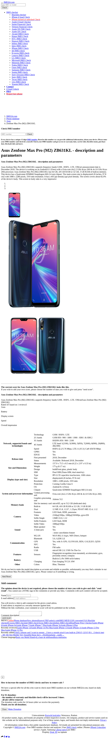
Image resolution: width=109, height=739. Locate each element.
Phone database (12, 119)
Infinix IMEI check (20, 43)
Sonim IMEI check (20, 72)
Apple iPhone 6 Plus (69, 625)
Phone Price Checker (83, 623)
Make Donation (14, 709)
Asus (8, 121)
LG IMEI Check (19, 58)
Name (3, 595)
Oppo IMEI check (19, 67)
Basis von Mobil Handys (26, 637)
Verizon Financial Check (22, 27)
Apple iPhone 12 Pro (14, 630)
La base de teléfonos (45, 637)
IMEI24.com (9, 2)
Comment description (10, 615)
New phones (32, 620)
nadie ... (60, 635)
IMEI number (32, 140)
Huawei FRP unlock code (48, 620)
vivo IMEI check (19, 82)
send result (6, 618)
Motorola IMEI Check (21, 63)
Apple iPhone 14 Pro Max (42, 628)
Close (4, 709)
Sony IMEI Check (19, 77)
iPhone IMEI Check (20, 48)
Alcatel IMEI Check (20, 34)
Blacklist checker (19, 15)
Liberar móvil (61, 730)
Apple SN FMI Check (21, 29)
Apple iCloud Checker (21, 22)
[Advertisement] (54, 103)
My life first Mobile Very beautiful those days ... (23, 635)
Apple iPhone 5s (53, 625)
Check (4, 8)
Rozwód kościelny (53, 715)
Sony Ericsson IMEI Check (23, 75)
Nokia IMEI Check (20, 65)
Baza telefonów (60, 637)
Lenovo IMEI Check (20, 55)
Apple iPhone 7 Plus (38, 625)
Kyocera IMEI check (20, 53)
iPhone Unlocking (98, 727)
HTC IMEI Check (19, 39)
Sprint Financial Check (21, 24)
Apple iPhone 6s (9, 625)
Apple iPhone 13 (60, 628)
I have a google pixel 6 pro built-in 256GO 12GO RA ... (70, 632)
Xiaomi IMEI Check (20, 84)
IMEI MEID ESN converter (71, 620)
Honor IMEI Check (20, 36)
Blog (72, 623)
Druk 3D (53, 732)
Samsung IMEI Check (21, 70)
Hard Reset (6, 577)
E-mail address (7, 598)
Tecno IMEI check (19, 79)
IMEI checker (12, 12)
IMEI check (72, 727)
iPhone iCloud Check (21, 17)
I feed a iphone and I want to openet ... (30, 632)
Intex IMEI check (19, 46)
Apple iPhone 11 (74, 628)
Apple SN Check (19, 31)
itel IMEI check (18, 51)
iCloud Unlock (12, 89)
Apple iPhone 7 (22, 625)
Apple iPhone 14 (24, 628)
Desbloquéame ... (50, 635)
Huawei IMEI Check (20, 41)
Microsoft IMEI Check (21, 60)
